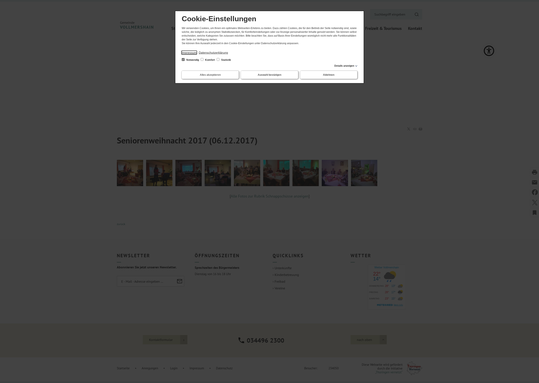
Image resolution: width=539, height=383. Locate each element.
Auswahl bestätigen (269, 74)
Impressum (189, 52)
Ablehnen (328, 74)
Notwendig (193, 59)
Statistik (225, 59)
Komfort (210, 59)
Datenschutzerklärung (213, 52)
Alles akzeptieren (210, 74)
